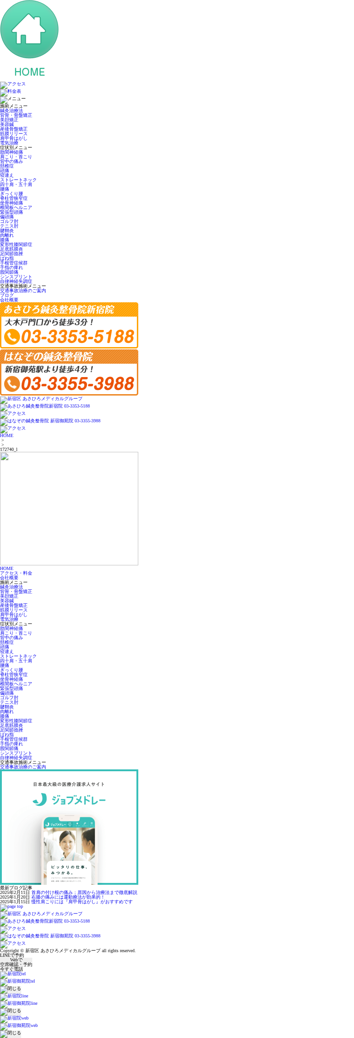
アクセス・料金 (16, 573)
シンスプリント (16, 276)
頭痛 (4, 170)
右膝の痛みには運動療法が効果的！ (68, 897)
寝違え (7, 175)
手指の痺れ (11, 267)
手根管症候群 (14, 262)
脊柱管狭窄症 (14, 198)
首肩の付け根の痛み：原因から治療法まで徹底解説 (84, 892)
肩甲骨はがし (14, 138)
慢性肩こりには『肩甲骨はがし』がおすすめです (82, 901)
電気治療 (9, 142)
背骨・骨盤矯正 (16, 115)
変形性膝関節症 (16, 244)
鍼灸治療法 (11, 110)
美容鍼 (7, 124)
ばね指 (7, 258)
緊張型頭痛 (11, 212)
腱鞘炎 (7, 230)
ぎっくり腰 (11, 193)
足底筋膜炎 (11, 249)
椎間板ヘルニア (16, 207)
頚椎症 (7, 165)
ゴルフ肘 (9, 221)
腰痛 (4, 189)
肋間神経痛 (11, 152)
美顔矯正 (9, 119)
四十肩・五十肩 (16, 184)
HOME (6, 435)
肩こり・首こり (16, 156)
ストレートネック (18, 179)
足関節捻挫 (11, 253)
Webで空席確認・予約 (16, 962)
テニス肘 (9, 225)
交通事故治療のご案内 (23, 290)
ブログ (7, 295)
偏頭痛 (7, 216)
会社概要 (9, 299)
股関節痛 (9, 272)
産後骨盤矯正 (14, 129)
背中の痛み (11, 161)
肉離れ (7, 235)
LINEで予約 (12, 955)
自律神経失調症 (16, 281)
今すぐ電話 (11, 969)
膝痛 (4, 239)
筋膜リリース (14, 133)
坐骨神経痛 (11, 202)
